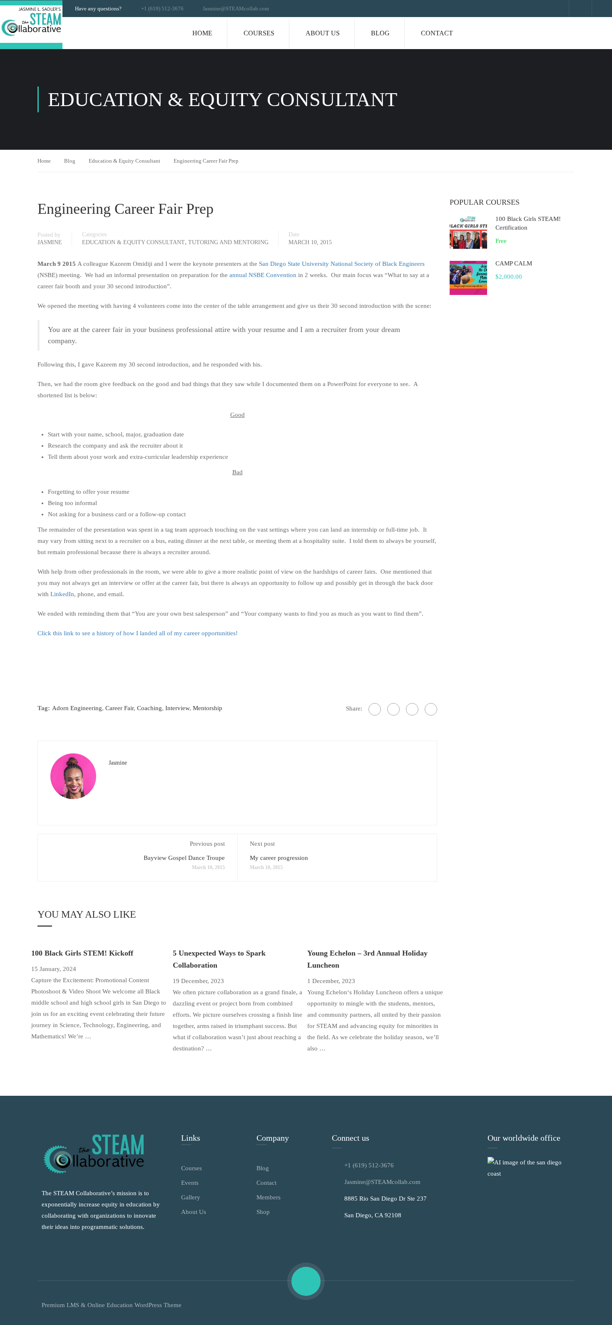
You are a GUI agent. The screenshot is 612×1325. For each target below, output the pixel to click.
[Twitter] (393, 709)
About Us (323, 33)
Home (202, 33)
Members (268, 1197)
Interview (177, 708)
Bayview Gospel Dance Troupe (184, 857)
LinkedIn (62, 594)
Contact (437, 33)
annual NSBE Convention (262, 275)
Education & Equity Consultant (124, 161)
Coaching (149, 708)
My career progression (279, 857)
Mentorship (207, 708)
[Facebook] (374, 709)
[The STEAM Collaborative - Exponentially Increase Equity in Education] (31, 24)
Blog (380, 33)
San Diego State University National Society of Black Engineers (342, 263)
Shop (263, 1212)
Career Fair (119, 708)
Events (190, 1182)
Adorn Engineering (77, 708)
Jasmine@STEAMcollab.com (236, 8)
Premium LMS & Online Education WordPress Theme (112, 1305)
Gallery (190, 1197)
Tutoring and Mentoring (228, 242)
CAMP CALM (513, 263)
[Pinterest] (412, 709)
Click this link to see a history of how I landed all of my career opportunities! (137, 633)
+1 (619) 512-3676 (162, 8)
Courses (259, 33)
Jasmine (49, 242)
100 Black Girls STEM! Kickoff (82, 953)
